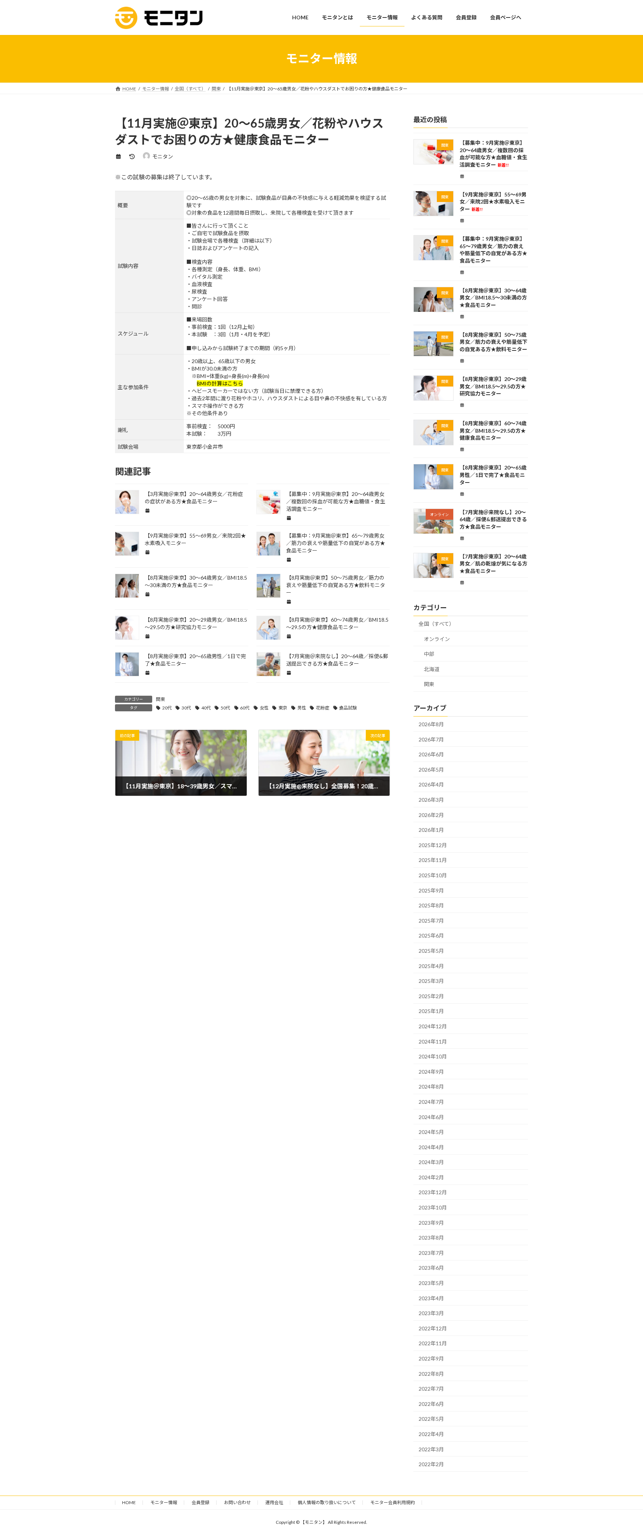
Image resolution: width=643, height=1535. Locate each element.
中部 (429, 654)
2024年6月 (431, 1116)
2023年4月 (431, 1298)
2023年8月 (431, 1237)
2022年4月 (431, 1434)
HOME (129, 1502)
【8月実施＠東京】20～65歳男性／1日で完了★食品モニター (493, 474)
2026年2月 (431, 814)
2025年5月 (431, 951)
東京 (282, 708)
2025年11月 (433, 860)
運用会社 (274, 1502)
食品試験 (348, 708)
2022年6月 (431, 1403)
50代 (225, 708)
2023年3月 (431, 1313)
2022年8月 (431, 1373)
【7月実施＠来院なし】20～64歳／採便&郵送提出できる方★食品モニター (493, 519)
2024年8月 (431, 1086)
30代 (186, 708)
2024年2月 (431, 1177)
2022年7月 (431, 1388)
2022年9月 (431, 1358)
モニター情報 (163, 1502)
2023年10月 (433, 1207)
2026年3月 (431, 800)
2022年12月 (433, 1328)
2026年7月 (431, 739)
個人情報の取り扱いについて (327, 1502)
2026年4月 (431, 784)
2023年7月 (431, 1252)
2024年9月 (431, 1071)
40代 (206, 708)
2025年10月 (433, 875)
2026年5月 (431, 769)
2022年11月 (433, 1343)
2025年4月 (431, 965)
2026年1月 (431, 830)
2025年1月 (431, 1011)
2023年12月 (433, 1192)
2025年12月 (433, 845)
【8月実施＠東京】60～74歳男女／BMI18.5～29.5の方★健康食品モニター (493, 430)
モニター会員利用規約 (392, 1502)
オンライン (437, 638)
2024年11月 (433, 1041)
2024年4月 (431, 1147)
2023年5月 (431, 1283)
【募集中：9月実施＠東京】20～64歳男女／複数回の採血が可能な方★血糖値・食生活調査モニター (335, 501)
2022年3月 (431, 1449)
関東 (160, 699)
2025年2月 (431, 996)
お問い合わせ (237, 1502)
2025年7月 (431, 920)
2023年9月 (431, 1222)
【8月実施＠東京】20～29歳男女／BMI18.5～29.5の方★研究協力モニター (493, 386)
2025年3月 (431, 981)
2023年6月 (431, 1268)
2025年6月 (431, 935)
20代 (167, 708)
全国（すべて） (436, 624)
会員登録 (200, 1502)
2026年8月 (431, 724)
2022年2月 (431, 1464)
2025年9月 (431, 890)
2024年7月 (431, 1102)
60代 (245, 708)
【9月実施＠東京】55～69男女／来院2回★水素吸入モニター (493, 201)
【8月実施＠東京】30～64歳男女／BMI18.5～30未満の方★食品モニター (493, 297)
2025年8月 (431, 905)
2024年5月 (431, 1132)
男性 (301, 708)
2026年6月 (431, 754)
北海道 (431, 669)
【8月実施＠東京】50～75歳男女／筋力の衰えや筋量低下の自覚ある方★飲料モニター (335, 585)
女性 (264, 708)
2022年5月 (431, 1419)
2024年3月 (431, 1162)
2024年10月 (433, 1056)
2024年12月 (433, 1026)
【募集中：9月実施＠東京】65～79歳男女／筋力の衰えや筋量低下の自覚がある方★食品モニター (335, 543)
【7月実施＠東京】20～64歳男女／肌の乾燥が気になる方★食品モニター (493, 563)
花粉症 (322, 708)
